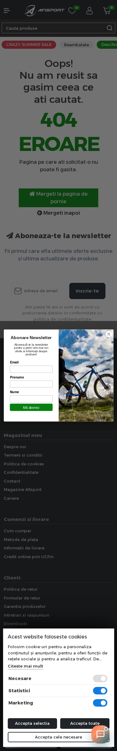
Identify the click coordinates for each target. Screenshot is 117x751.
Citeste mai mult (25, 665)
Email (14, 362)
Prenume (17, 377)
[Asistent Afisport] (100, 734)
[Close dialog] (108, 334)
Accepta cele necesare (58, 736)
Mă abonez (31, 407)
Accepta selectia (32, 723)
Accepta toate (85, 723)
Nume (14, 391)
